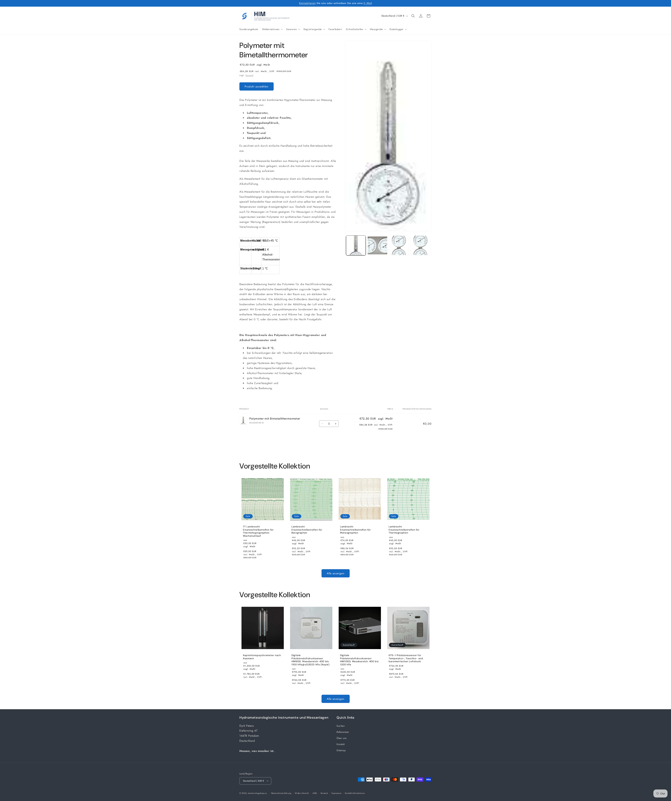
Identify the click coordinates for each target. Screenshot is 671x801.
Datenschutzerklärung (281, 793)
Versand (249, 75)
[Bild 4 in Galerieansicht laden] (420, 245)
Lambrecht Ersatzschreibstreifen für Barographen (306, 529)
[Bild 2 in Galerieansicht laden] (377, 245)
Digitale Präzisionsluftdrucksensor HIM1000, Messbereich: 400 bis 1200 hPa (359, 660)
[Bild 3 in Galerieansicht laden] (399, 245)
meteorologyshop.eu (258, 793)
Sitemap (341, 750)
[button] (272, 29)
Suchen (341, 726)
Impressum (336, 793)
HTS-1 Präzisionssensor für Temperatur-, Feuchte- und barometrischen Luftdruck (406, 658)
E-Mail (368, 3)
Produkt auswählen (256, 86)
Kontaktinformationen (355, 793)
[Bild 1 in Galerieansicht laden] (356, 245)
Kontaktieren (307, 3)
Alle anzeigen (335, 573)
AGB (315, 793)
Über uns (342, 738)
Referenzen (343, 732)
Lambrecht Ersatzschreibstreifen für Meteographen (355, 529)
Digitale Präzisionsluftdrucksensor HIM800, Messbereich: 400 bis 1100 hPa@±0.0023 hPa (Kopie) (310, 660)
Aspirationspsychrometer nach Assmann (262, 657)
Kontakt (341, 744)
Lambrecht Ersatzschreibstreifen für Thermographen (404, 529)
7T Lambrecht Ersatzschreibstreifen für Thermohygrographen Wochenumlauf (258, 531)
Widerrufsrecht (302, 793)
